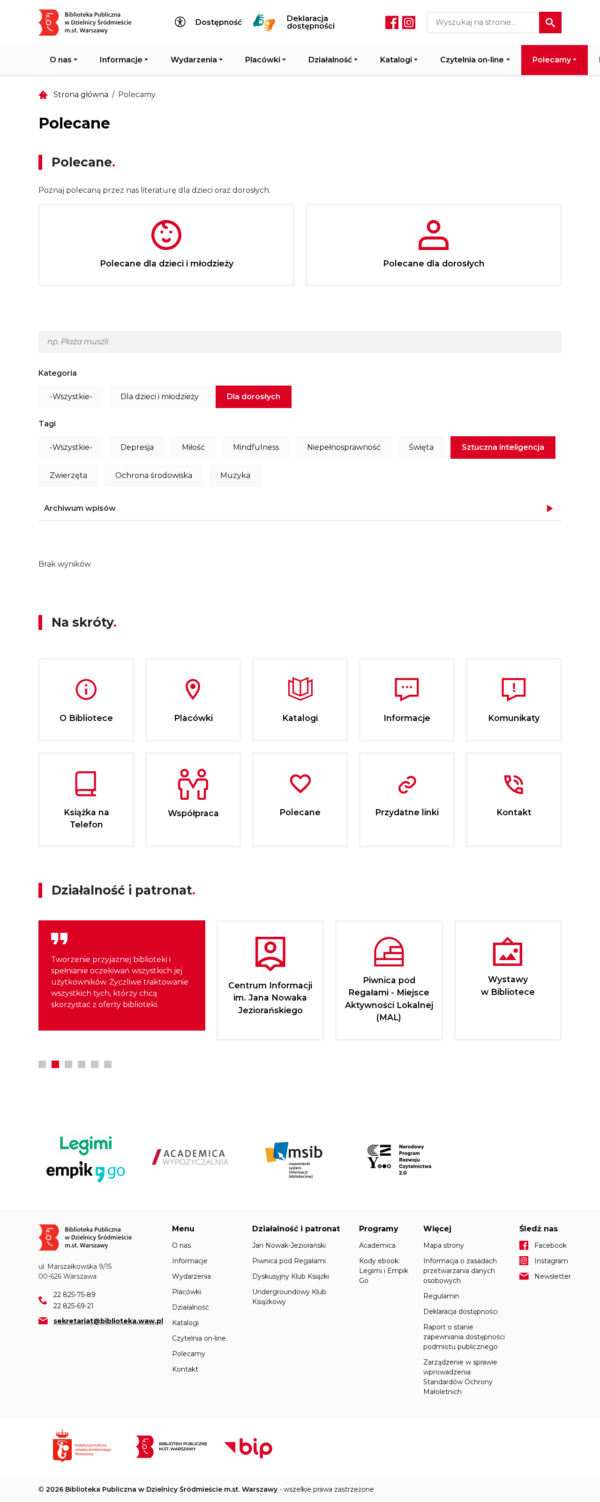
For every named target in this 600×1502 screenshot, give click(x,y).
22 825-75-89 (74, 1294)
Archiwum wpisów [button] (80, 508)
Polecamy (551, 59)
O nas (61, 59)
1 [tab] (42, 1064)
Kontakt (185, 1369)
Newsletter (548, 1276)
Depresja (137, 447)
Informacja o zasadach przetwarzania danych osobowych (460, 1271)
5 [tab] (94, 1064)
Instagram (408, 22)
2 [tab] (55, 1064)
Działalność (330, 59)
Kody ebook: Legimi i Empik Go (383, 1271)
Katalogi (396, 59)
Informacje (121, 59)
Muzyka (235, 475)
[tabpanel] (121, 975)
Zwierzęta (68, 475)
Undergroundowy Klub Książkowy (289, 1297)
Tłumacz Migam (264, 22)
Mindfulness (256, 447)
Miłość (193, 447)
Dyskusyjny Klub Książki (290, 1276)
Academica (377, 1245)
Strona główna (80, 94)
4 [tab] (81, 1064)
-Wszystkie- (71, 396)
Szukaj (550, 22)
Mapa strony (443, 1245)
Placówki (262, 59)
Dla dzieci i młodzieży (159, 396)
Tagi (47, 423)
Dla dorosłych (253, 396)
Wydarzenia (194, 59)
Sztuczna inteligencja (503, 447)
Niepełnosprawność (344, 447)
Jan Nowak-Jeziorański (289, 1245)
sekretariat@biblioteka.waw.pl (108, 1321)
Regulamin (441, 1296)
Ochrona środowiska (153, 475)
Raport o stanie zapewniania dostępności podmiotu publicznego (464, 1337)
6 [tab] (108, 1064)
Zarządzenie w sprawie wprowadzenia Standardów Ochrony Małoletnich (460, 1377)
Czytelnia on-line (472, 59)
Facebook (391, 22)
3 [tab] (68, 1064)
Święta (421, 447)
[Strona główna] (90, 22)
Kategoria (57, 373)
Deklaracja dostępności (311, 22)
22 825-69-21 (73, 1306)
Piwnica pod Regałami (289, 1261)
